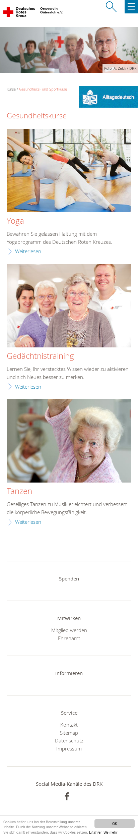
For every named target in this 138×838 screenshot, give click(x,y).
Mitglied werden (69, 630)
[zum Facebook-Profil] (67, 796)
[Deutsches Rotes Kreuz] (19, 13)
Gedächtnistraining (40, 356)
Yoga (15, 221)
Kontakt (69, 724)
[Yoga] (69, 171)
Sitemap (69, 732)
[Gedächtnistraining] (69, 306)
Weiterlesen (28, 251)
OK (114, 823)
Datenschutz (69, 740)
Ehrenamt (69, 638)
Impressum (69, 748)
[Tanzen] (69, 441)
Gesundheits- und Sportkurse (43, 89)
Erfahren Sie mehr (103, 832)
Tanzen (19, 491)
